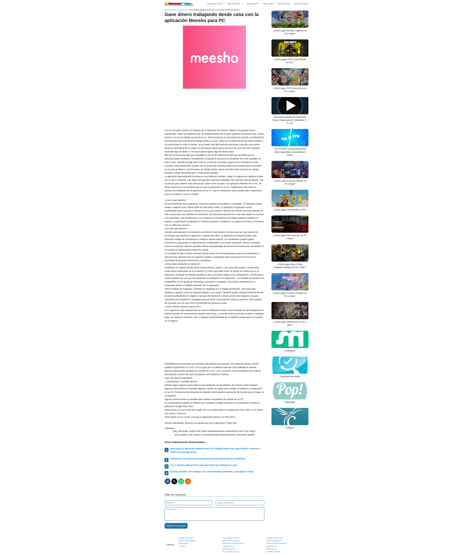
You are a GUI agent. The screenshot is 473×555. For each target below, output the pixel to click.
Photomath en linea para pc (233, 543)
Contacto (182, 546)
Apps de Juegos (301, 4)
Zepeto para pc (229, 549)
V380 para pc (272, 549)
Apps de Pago (284, 4)
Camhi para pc (228, 546)
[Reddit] (188, 481)
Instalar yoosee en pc (275, 538)
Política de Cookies (186, 538)
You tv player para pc (231, 538)
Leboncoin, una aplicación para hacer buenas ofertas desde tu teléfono (207, 458)
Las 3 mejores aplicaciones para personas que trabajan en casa (203, 465)
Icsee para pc (272, 546)
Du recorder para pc (230, 552)
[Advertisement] (214, 109)
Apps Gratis (268, 4)
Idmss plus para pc (274, 541)
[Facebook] (167, 481)
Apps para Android (215, 4)
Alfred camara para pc (231, 541)
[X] (174, 481)
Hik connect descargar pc (276, 543)
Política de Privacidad (187, 541)
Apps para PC (253, 4)
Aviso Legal (183, 543)
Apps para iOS (233, 4)
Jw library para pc (273, 552)
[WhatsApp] (181, 481)
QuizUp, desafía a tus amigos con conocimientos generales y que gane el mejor (212, 471)
